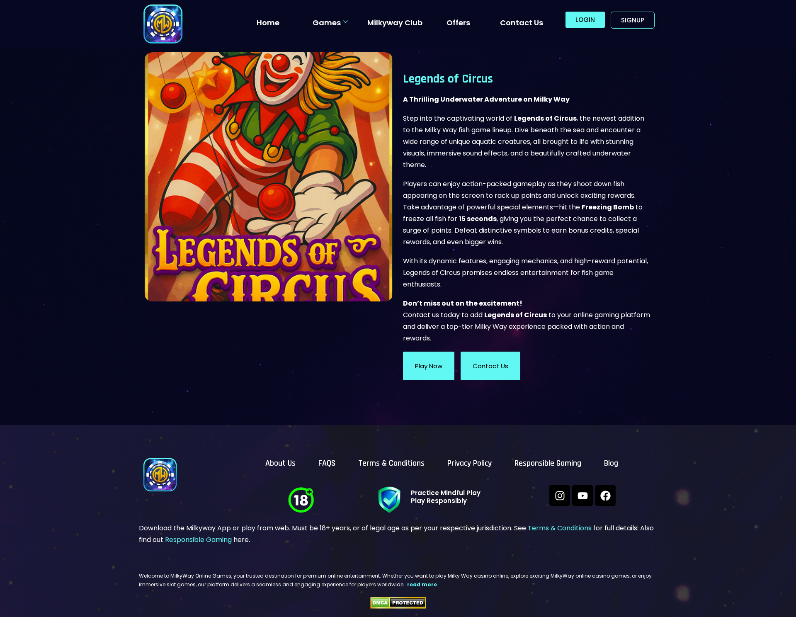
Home (268, 22)
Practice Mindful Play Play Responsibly (446, 496)
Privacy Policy (469, 463)
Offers (458, 22)
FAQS (326, 463)
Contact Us (521, 22)
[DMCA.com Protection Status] (398, 603)
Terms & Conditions (391, 463)
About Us (280, 463)
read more (422, 584)
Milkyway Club (394, 22)
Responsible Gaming (547, 463)
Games (327, 22)
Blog (611, 463)
